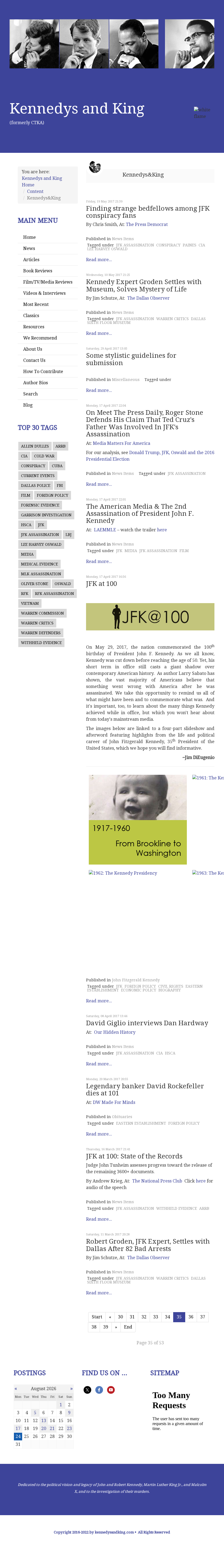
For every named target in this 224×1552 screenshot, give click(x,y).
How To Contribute (43, 371)
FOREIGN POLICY (52, 495)
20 (43, 1428)
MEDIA (27, 554)
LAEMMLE (105, 529)
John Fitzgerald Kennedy (136, 980)
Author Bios (35, 382)
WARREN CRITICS (37, 623)
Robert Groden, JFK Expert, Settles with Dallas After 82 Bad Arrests (148, 1245)
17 (18, 1428)
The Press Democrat (147, 224)
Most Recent (36, 304)
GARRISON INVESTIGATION (46, 515)
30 (120, 1316)
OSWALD (63, 584)
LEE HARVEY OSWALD (41, 544)
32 (144, 1316)
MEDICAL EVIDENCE (39, 564)
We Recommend (40, 338)
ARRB (60, 446)
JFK (41, 525)
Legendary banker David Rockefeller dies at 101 (145, 1089)
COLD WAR (44, 456)
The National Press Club (158, 1181)
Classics (31, 315)
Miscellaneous (126, 379)
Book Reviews (37, 270)
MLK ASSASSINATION (41, 574)
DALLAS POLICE (35, 485)
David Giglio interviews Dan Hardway (147, 1023)
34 (167, 1316)
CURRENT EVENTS (38, 475)
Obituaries (122, 1117)
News (29, 248)
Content (35, 191)
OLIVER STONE (34, 584)
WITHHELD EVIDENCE (41, 643)
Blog (28, 405)
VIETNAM (30, 603)
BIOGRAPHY (169, 990)
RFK (24, 593)
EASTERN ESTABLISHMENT (141, 1123)
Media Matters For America (121, 443)
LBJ (69, 534)
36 (190, 1316)
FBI (60, 485)
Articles (31, 259)
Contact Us (34, 360)
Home (29, 237)
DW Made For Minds (114, 1102)
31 (132, 1316)
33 (155, 1316)
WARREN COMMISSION (42, 613)
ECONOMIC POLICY (138, 990)
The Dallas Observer (148, 298)
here (162, 529)
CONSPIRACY (33, 466)
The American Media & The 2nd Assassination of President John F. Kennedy (140, 514)
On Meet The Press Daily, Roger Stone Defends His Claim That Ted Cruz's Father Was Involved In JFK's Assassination (144, 423)
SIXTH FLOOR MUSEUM (109, 322)
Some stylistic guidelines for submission (131, 359)
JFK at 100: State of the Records (134, 1156)
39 (105, 1327)
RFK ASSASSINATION (54, 593)
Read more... (99, 259)
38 (94, 1327)
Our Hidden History (114, 1032)
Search (30, 394)
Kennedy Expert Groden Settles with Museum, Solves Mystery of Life (144, 285)
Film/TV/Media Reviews (47, 282)
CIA (24, 456)
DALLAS (198, 319)
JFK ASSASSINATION (40, 534)
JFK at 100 (101, 584)
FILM (25, 495)
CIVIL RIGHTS (170, 986)
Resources (33, 326)
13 (43, 1420)
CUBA (57, 466)
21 (52, 1428)
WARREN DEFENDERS (41, 633)
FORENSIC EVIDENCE (40, 505)
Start (97, 1316)
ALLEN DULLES (35, 446)
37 (202, 1316)
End (128, 1327)
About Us (32, 349)
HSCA (26, 525)
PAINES (189, 245)
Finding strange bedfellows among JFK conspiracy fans (148, 212)
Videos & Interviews (44, 293)
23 (69, 1428)
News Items (123, 239)
